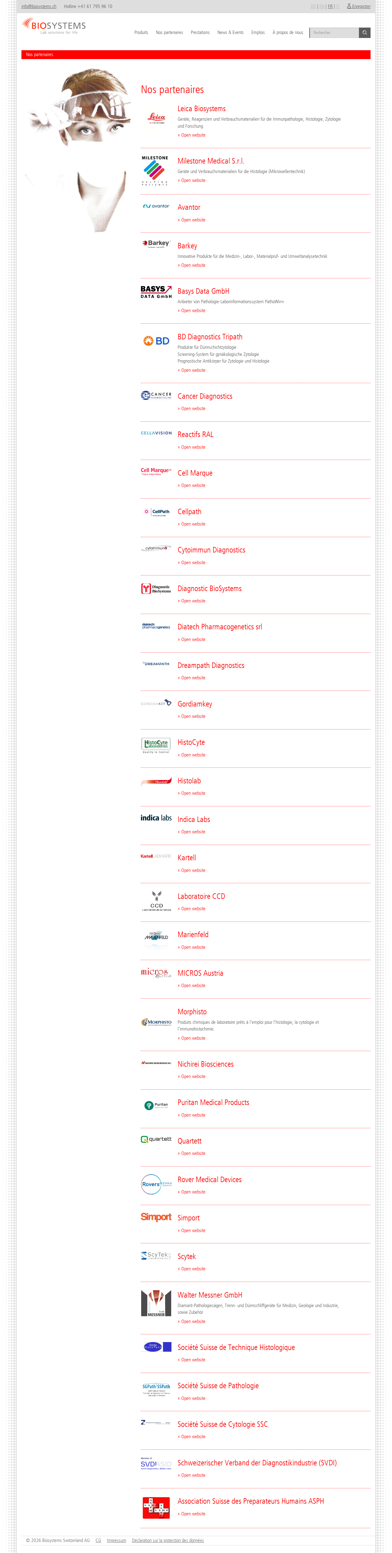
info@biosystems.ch (38, 6)
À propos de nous (288, 32)
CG (98, 1540)
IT (338, 6)
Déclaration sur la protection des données (168, 1540)
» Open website (191, 135)
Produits (141, 32)
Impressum (116, 1540)
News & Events (230, 32)
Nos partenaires (169, 32)
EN (321, 6)
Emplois (258, 32)
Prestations (200, 32)
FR (330, 6)
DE (313, 6)
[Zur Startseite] (53, 23)
